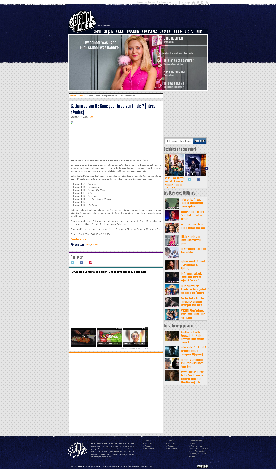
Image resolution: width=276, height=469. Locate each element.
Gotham (95, 244)
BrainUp (178, 31)
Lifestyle (189, 31)
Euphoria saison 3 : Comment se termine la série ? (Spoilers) (193, 265)
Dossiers (98, 41)
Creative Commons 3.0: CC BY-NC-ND (139, 466)
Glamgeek (190, 41)
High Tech (190, 46)
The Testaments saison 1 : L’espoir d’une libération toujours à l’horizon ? (191, 277)
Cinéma (97, 31)
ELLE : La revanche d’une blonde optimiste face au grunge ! (191, 240)
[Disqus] (116, 392)
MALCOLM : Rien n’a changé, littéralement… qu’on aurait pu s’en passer (193, 314)
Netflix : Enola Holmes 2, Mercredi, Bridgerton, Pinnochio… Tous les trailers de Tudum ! (175, 183)
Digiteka (145, 348)
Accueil (73, 96)
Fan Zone (201, 36)
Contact (193, 456)
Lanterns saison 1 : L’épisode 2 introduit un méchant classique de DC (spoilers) (193, 351)
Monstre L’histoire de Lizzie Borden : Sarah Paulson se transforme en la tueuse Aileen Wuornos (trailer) (192, 377)
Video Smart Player (127, 348)
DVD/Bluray (133, 31)
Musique (120, 31)
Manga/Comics (149, 31)
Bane (87, 244)
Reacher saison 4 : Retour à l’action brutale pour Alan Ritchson (192, 215)
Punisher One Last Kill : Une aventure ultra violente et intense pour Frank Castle (192, 302)
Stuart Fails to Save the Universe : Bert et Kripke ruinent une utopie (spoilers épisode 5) (192, 337)
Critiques (98, 36)
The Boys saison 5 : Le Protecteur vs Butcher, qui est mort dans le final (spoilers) (193, 289)
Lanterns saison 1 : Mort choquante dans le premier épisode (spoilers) (192, 203)
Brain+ (200, 31)
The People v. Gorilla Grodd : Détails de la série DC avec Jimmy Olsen (192, 363)
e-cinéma (98, 46)
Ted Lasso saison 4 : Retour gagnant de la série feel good (193, 226)
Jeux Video (165, 31)
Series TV (108, 31)
